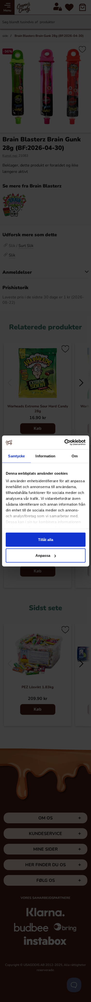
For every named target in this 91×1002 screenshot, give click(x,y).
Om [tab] (75, 456)
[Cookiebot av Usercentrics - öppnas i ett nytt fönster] (64, 442)
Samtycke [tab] (16, 456)
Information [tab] (45, 456)
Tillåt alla (45, 539)
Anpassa (42, 555)
